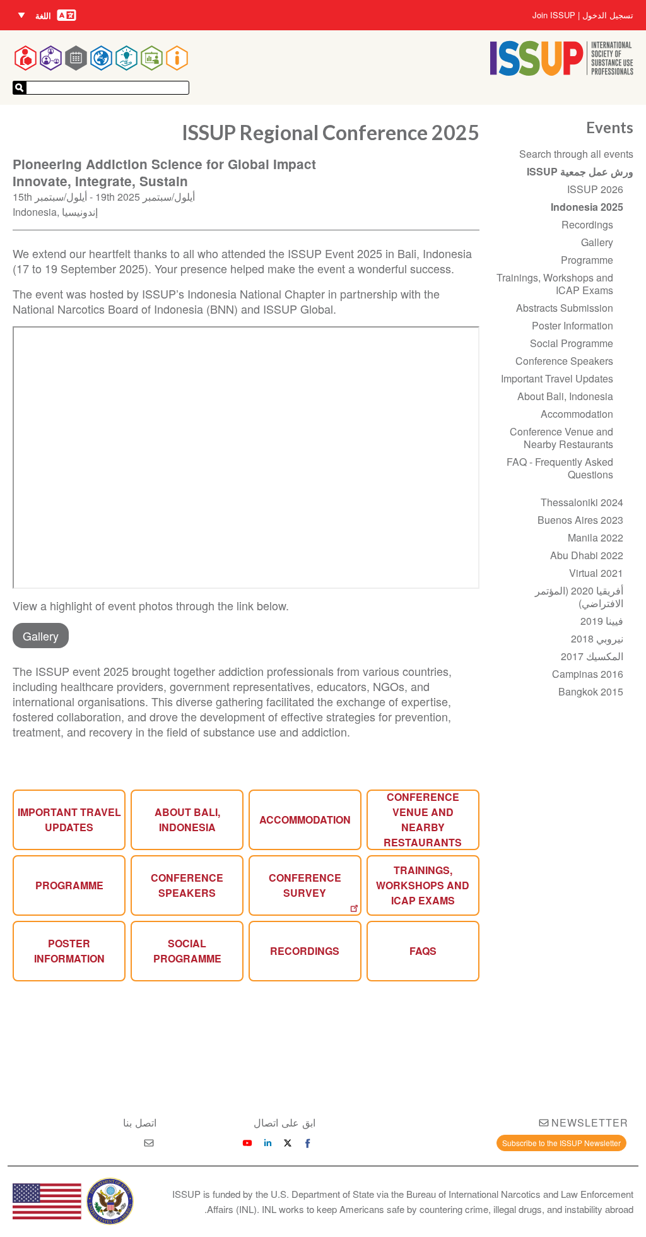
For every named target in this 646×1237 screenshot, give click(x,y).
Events (609, 127)
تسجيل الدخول (607, 15)
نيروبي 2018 (597, 638)
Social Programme (187, 951)
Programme (69, 885)
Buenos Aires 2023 (580, 519)
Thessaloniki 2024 (582, 502)
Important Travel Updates (69, 819)
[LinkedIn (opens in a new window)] (267, 1143)
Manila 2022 (595, 537)
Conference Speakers (187, 885)
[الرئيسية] (561, 71)
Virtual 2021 (596, 572)
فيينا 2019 (601, 620)
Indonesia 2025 (587, 206)
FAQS (423, 951)
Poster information (69, 951)
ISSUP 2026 (595, 189)
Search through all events (576, 153)
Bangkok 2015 (590, 691)
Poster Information (572, 325)
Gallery (41, 635)
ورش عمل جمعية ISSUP (580, 171)
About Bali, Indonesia (187, 819)
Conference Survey (305, 885)
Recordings (304, 951)
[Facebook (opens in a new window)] (307, 1143)
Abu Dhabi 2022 (586, 555)
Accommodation (305, 819)
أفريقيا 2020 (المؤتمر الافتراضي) (579, 596)
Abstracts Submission (564, 307)
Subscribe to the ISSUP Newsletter (561, 1142)
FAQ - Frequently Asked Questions (560, 468)
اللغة (43, 15)
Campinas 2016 (587, 673)
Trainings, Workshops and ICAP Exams (422, 885)
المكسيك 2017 (592, 656)
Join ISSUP (553, 15)
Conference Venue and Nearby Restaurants (423, 820)
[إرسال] (19, 88)
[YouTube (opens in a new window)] (247, 1143)
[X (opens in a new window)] (287, 1143)
